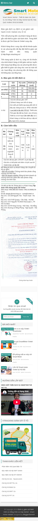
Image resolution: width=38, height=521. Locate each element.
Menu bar (7, 3)
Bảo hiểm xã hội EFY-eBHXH (12, 475)
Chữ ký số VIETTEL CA (9, 483)
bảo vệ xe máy (6, 354)
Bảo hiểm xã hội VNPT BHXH (12, 471)
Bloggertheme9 (29, 514)
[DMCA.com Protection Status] (7, 520)
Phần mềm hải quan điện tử (12, 466)
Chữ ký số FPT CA (8, 495)
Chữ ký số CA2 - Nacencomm (12, 479)
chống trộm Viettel (7, 329)
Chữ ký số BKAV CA (8, 487)
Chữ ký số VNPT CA (8, 491)
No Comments (26, 372)
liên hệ (4, 367)
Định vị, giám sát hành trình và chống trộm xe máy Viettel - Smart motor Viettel (18, 511)
